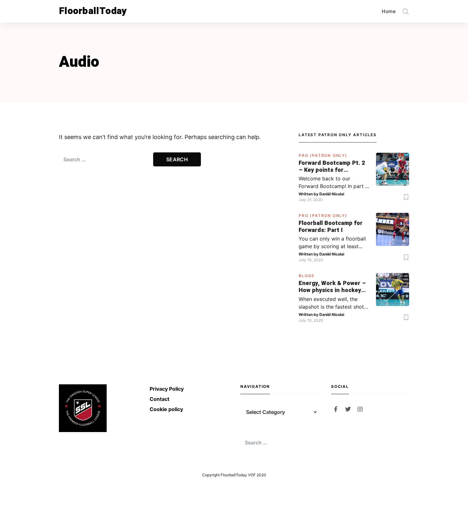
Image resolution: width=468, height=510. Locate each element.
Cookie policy (166, 409)
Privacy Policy (167, 389)
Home (389, 11)
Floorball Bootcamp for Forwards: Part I (331, 227)
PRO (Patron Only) (323, 155)
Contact (159, 399)
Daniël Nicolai (331, 194)
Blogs (307, 275)
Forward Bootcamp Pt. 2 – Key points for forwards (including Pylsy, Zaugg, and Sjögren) (332, 166)
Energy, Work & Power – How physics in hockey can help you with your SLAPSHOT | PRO (332, 287)
